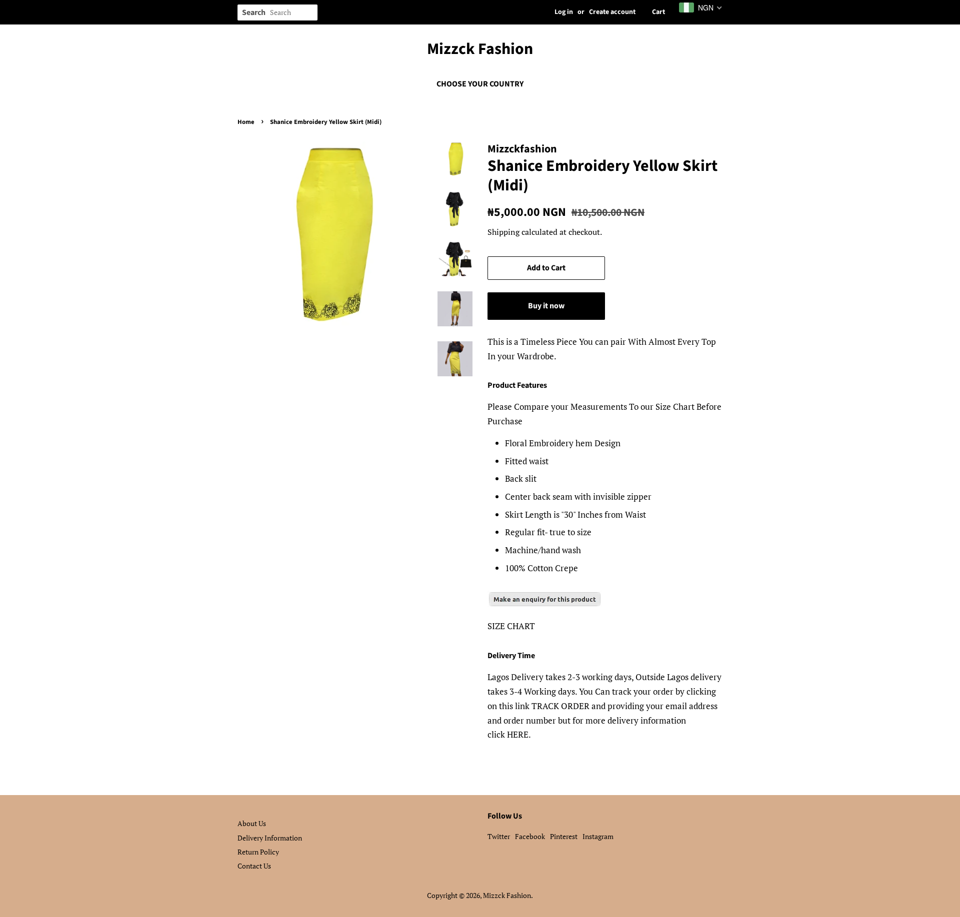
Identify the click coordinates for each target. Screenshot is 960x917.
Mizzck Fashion (480, 48)
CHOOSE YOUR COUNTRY (480, 83)
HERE (517, 734)
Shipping (504, 231)
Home (246, 121)
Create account (612, 12)
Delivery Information (270, 838)
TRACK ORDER (561, 706)
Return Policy (258, 852)
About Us (252, 823)
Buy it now (546, 305)
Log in (563, 12)
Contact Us (254, 866)
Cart (658, 12)
